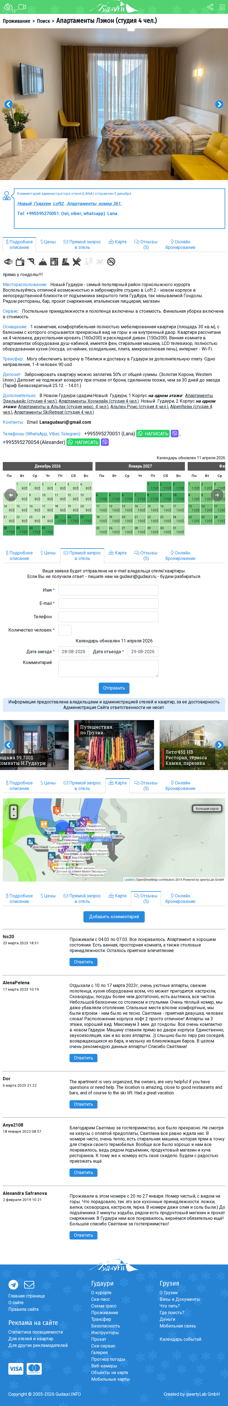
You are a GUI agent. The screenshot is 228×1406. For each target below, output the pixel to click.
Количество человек (31, 630)
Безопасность (105, 1326)
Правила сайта (23, 1309)
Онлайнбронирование (180, 244)
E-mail (47, 603)
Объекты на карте (109, 1372)
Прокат (98, 1339)
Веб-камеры (104, 1366)
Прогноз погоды (108, 1359)
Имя (49, 590)
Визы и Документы (180, 1299)
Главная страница (26, 1296)
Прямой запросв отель (84, 244)
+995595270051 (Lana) (109, 433)
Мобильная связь (178, 1326)
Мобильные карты (110, 1379)
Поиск (43, 21)
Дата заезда (40, 651)
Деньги (167, 1319)
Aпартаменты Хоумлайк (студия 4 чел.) (99, 401)
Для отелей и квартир (30, 1338)
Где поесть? (172, 1312)
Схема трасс (104, 1306)
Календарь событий (180, 1339)
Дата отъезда (108, 651)
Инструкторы (105, 1332)
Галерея (99, 1352)
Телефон (44, 616)
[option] (114, 104)
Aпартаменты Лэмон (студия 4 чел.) (106, 20)
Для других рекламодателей (38, 1345)
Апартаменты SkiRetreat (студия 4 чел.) (54, 412)
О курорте (101, 1292)
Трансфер (101, 1319)
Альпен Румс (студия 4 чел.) (139, 406)
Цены (49, 241)
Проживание (16, 21)
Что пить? (170, 1306)
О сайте (16, 1302)
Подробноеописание (20, 244)
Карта (120, 241)
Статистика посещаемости (35, 1332)
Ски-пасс (100, 1299)
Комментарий (39, 662)
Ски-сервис (103, 1346)
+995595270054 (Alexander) (34, 442)
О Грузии (169, 1292)
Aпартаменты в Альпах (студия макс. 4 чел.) (63, 406)
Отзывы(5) (148, 244)
